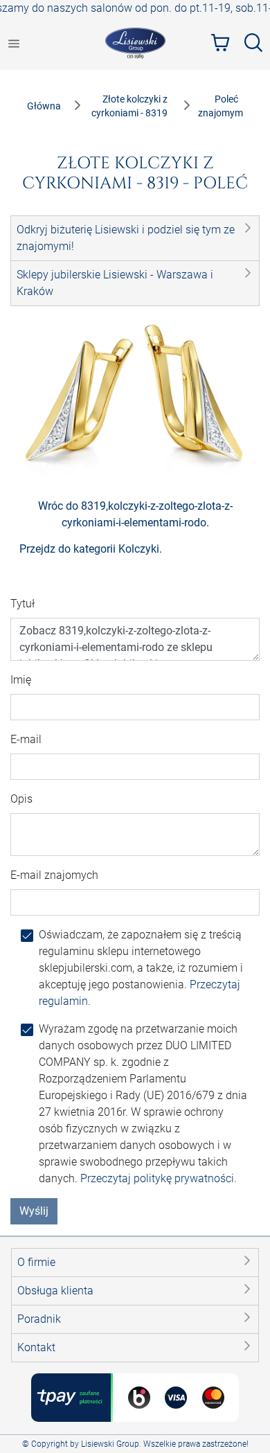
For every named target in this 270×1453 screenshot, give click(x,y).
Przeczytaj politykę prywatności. (158, 1178)
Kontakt (36, 1347)
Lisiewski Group (110, 1444)
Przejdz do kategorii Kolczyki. (90, 548)
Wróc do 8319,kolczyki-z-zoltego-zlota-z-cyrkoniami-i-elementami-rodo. (135, 514)
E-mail (26, 739)
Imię (20, 679)
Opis (21, 798)
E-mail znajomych (54, 875)
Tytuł (22, 603)
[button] (135, 238)
